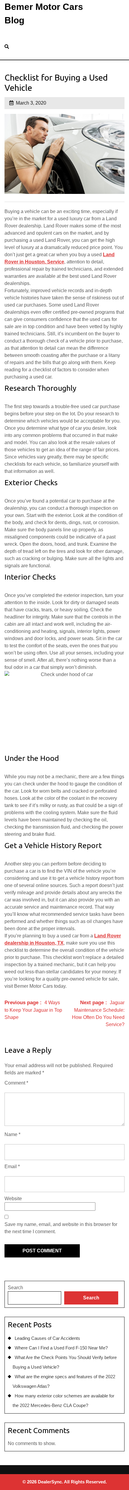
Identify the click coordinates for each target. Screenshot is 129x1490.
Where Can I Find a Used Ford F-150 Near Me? (61, 1347)
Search (15, 1287)
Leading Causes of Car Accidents (47, 1338)
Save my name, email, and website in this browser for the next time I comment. (60, 1228)
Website (13, 1198)
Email (12, 1166)
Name (12, 1134)
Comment (16, 1082)
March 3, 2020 (31, 102)
